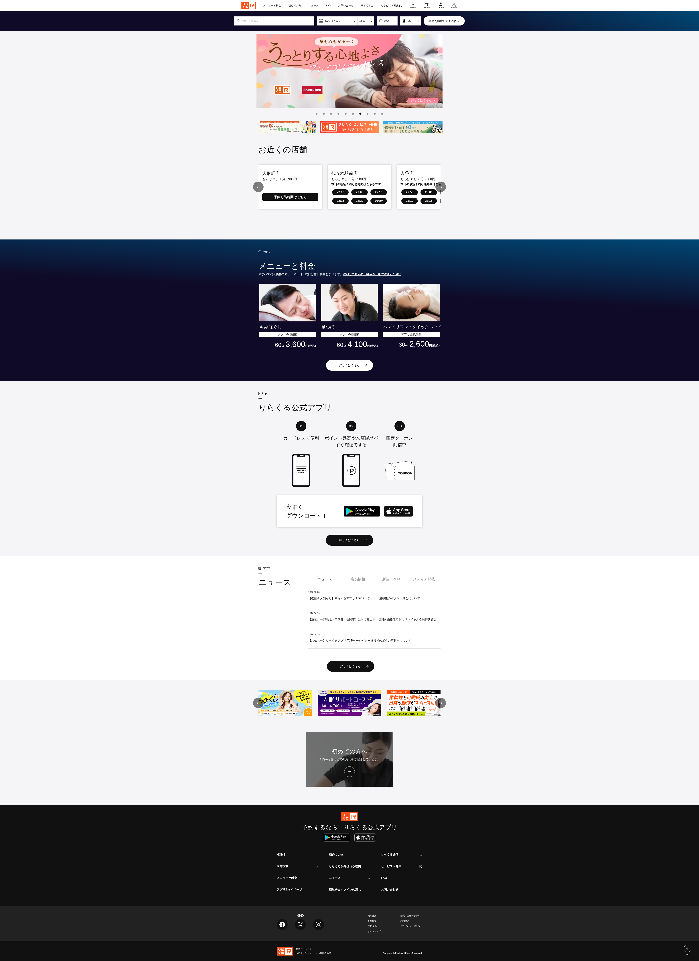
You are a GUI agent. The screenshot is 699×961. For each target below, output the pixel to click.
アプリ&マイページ (289, 889)
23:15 (429, 200)
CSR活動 (372, 926)
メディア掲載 (424, 579)
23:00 (429, 192)
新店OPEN (391, 579)
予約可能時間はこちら (290, 197)
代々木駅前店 (344, 173)
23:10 (409, 200)
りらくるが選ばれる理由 (345, 866)
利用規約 (404, 921)
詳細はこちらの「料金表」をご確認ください (372, 274)
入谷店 (407, 173)
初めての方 (336, 854)
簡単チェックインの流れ (345, 889)
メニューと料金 (287, 877)
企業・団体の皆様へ (410, 915)
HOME (281, 854)
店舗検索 (282, 866)
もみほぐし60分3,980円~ (280, 179)
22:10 (378, 192)
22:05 (359, 192)
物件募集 (372, 915)
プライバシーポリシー (411, 926)
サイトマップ (374, 931)
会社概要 (372, 921)
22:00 (340, 192)
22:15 (340, 200)
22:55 (409, 192)
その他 (378, 200)
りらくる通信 (389, 854)
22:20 (359, 200)
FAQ (384, 877)
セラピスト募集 (391, 866)
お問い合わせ (389, 889)
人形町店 (271, 173)
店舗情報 (358, 579)
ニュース (325, 579)
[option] (349, 71)
